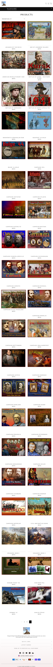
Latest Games (26, 644)
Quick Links (26, 641)
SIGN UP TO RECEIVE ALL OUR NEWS (26, 648)
